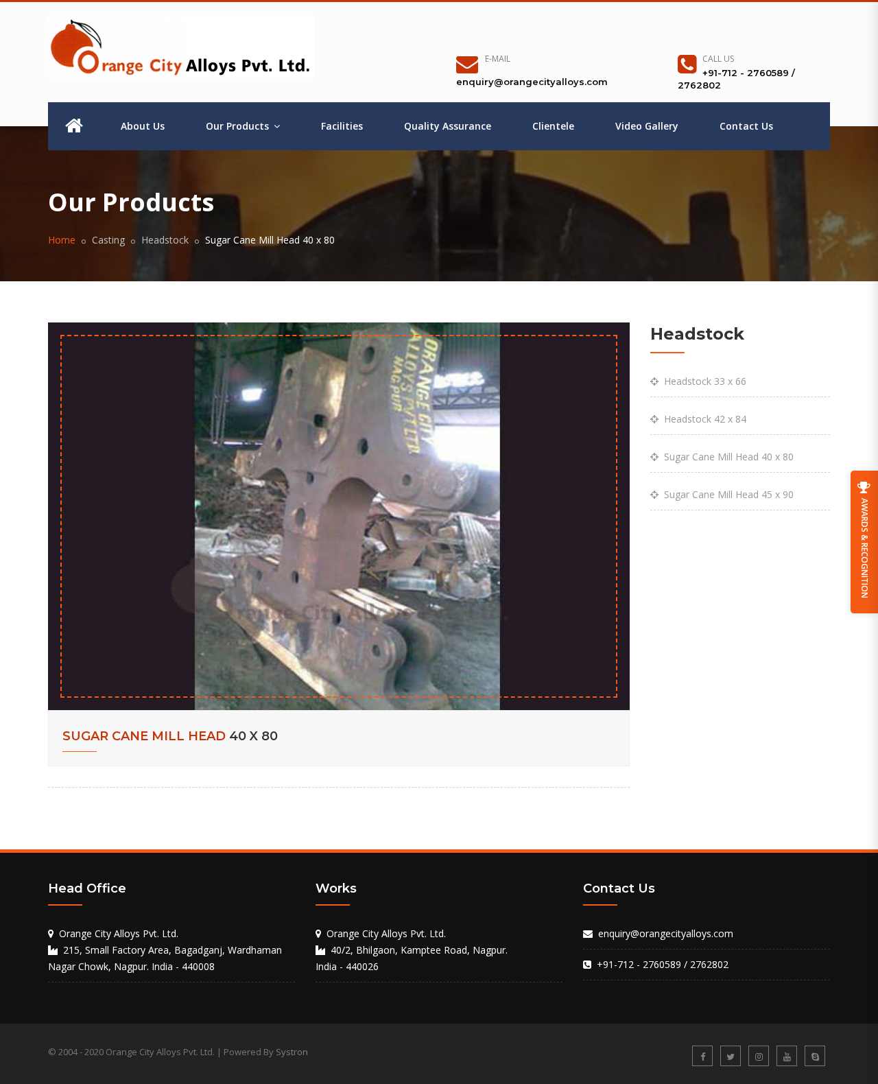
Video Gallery (646, 125)
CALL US (718, 58)
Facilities (342, 125)
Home (61, 239)
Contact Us (746, 125)
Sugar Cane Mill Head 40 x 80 (726, 456)
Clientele (553, 125)
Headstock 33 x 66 (702, 381)
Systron (292, 1052)
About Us (143, 125)
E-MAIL (497, 58)
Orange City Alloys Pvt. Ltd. (386, 933)
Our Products (239, 125)
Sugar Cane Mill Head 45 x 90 (726, 494)
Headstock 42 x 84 (702, 418)
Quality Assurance (447, 125)
